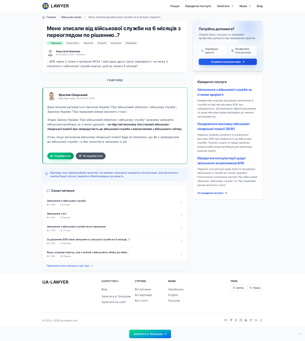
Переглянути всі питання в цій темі (68, 265)
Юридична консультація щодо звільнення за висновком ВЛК (221, 160)
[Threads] (256, 320)
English (173, 295)
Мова (243, 6)
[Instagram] (241, 320)
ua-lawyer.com (69, 320)
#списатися (73, 43)
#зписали (116, 43)
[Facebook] (236, 320)
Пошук (175, 6)
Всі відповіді (143, 295)
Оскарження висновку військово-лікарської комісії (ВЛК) (223, 126)
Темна (256, 287)
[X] (251, 320)
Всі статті (141, 300)
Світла (240, 287)
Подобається (62, 155)
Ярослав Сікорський (73, 95)
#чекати (102, 43)
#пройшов (131, 43)
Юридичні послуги (198, 6)
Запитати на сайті (113, 302)
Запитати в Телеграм (116, 296)
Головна (51, 17)
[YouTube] (226, 320)
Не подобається (93, 155)
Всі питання (143, 289)
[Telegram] (231, 320)
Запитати (223, 6)
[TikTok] (261, 320)
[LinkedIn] (246, 320)
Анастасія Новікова (68, 51)
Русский (174, 300)
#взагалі (88, 43)
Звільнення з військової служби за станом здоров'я (224, 92)
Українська (175, 289)
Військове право (71, 17)
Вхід (260, 6)
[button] (150, 334)
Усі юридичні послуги (210, 192)
